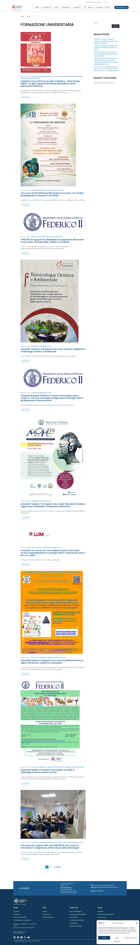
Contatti (108, 7)
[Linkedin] (18, 937)
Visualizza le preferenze (131, 938)
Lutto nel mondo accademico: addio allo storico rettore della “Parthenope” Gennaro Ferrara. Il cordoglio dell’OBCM (106, 68)
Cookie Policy (117, 941)
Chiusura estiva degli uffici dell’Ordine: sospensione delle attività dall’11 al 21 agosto (106, 47)
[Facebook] (14, 937)
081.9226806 (99, 891)
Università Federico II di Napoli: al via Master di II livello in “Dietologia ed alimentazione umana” (48, 771)
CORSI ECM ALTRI (36, 76)
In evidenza (32, 78)
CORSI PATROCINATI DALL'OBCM (50, 76)
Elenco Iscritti (102, 917)
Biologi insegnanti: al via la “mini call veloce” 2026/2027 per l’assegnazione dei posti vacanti (106, 54)
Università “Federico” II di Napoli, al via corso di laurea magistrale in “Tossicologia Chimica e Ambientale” (53, 350)
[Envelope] (21, 937)
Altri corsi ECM (74, 917)
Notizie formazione (48, 917)
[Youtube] (28, 937)
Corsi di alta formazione (77, 920)
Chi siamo (16, 911)
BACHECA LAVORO (36, 547)
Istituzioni (99, 7)
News (56, 7)
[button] (137, 923)
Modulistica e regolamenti (106, 914)
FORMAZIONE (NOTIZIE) (68, 76)
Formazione (65, 7)
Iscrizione (100, 911)
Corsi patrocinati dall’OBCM (78, 914)
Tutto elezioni (47, 914)
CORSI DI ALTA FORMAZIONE (38, 657)
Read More (25, 97)
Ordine (37, 7)
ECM (60, 76)
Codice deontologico (19, 917)
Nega (117, 938)
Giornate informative (52, 190)
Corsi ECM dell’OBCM (76, 911)
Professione (47, 7)
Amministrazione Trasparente (22, 920)
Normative (76, 7)
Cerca (96, 23)
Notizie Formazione (56, 237)
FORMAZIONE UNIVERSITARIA (38, 190)
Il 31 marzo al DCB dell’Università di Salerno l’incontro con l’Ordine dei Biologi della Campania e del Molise (52, 194)
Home (22, 16)
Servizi (90, 7)
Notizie (38, 78)
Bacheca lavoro (102, 920)
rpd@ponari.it (20, 933)
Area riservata (120, 7)
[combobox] (114, 2)
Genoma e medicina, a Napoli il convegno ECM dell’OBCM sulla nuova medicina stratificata (106, 41)
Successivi (57, 867)
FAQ (85, 7)
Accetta (104, 938)
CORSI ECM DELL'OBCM (53, 842)
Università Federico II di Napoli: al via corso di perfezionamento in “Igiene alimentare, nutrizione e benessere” (52, 661)
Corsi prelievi (73, 923)
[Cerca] (127, 2)
